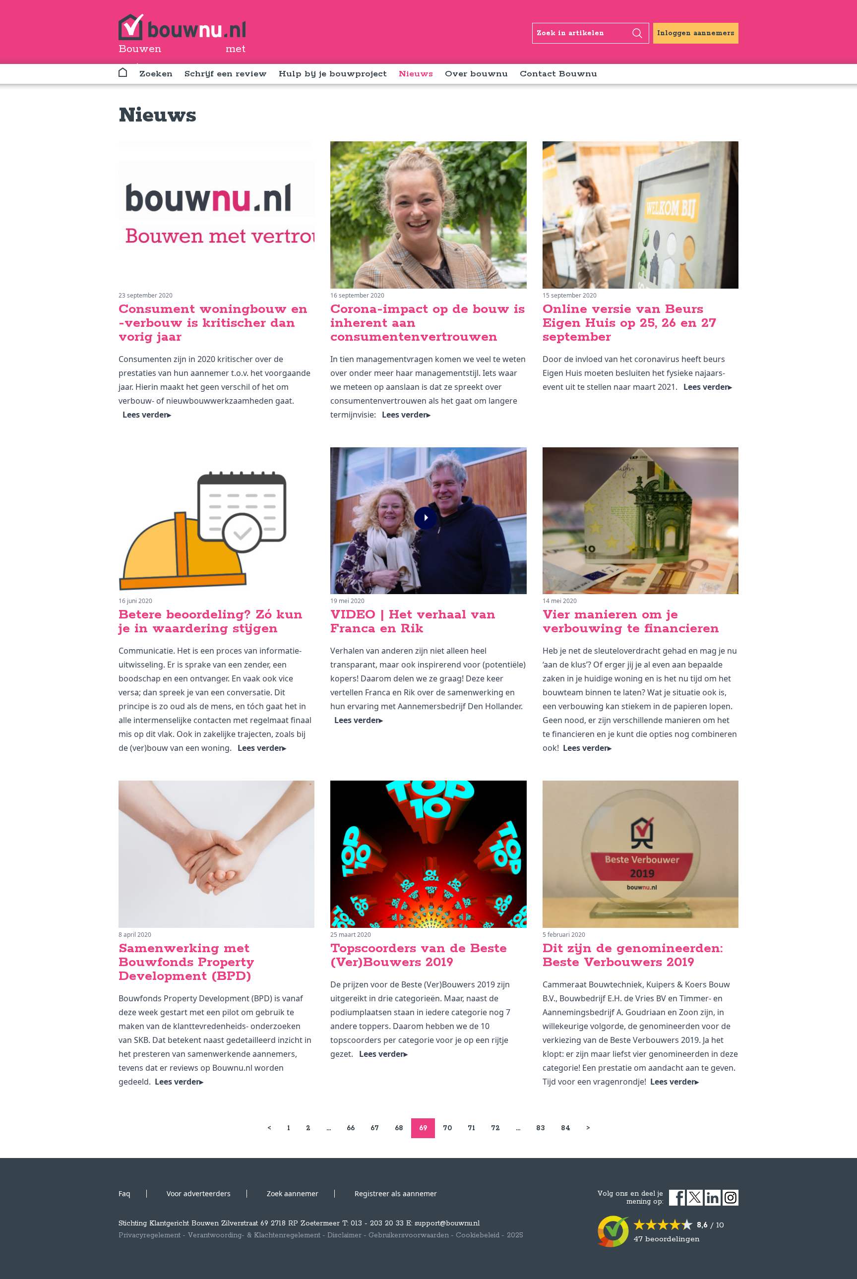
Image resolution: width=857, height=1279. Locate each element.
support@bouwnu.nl (447, 1223)
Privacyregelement (150, 1235)
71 (471, 1128)
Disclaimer (344, 1235)
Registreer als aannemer (396, 1193)
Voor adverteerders (199, 1193)
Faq (124, 1193)
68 (399, 1128)
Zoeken (156, 73)
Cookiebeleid (477, 1235)
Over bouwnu (476, 73)
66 (351, 1128)
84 (565, 1128)
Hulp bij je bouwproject (333, 73)
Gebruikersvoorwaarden (408, 1235)
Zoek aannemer (292, 1193)
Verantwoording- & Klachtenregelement (253, 1235)
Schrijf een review (225, 73)
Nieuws (416, 73)
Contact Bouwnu (558, 73)
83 (540, 1128)
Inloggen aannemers (696, 33)
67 (374, 1128)
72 (495, 1128)
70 (447, 1128)
